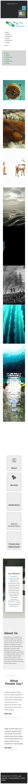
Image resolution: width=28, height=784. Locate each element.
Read (14, 401)
